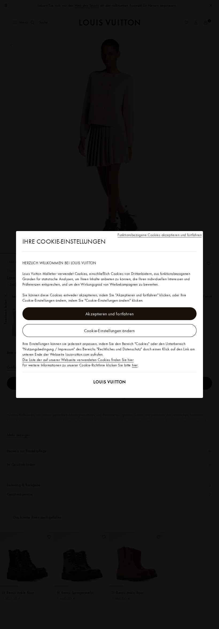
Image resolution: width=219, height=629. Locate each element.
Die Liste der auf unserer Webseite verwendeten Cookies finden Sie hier (78, 359)
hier (135, 365)
